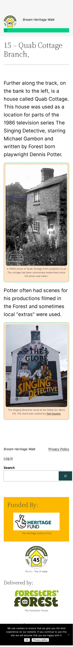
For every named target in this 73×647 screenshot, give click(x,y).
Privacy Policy (58, 449)
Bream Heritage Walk (39, 19)
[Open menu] (6, 30)
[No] (68, 634)
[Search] (65, 476)
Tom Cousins (53, 413)
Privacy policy (40, 640)
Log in (8, 458)
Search (9, 468)
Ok (26, 640)
